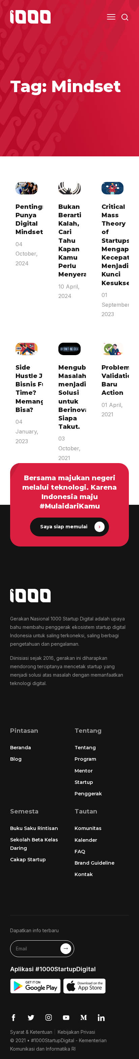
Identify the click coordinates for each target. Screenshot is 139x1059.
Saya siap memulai (63, 527)
